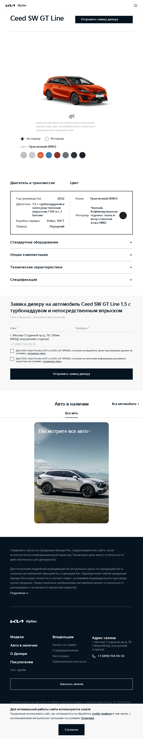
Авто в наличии (23, 645)
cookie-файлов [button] (102, 713)
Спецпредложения (65, 650)
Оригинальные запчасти (69, 661)
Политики (87, 718)
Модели (17, 637)
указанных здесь (36, 353)
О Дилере (18, 654)
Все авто (71, 413)
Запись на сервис (65, 645)
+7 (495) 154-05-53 (23, 344)
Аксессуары (61, 656)
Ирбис (22, 5)
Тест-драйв (18, 670)
